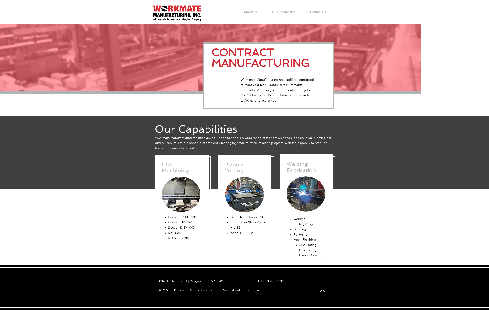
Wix (259, 290)
